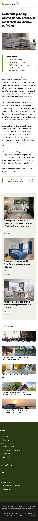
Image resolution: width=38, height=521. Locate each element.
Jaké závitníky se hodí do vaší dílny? (18, 342)
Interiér (30, 181)
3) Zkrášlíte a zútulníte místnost (21, 65)
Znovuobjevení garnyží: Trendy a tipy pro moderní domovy (17, 264)
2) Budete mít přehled (17, 62)
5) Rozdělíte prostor (17, 71)
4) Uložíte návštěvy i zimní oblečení (22, 68)
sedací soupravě (19, 120)
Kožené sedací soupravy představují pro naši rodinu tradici (18, 305)
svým (4, 140)
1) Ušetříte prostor (16, 59)
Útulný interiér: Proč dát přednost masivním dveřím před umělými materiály (18, 223)
